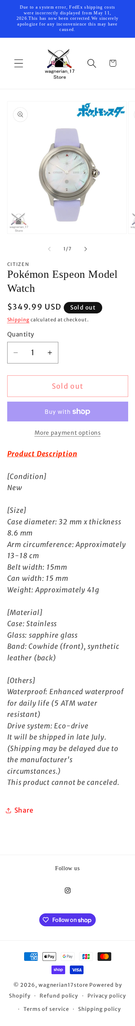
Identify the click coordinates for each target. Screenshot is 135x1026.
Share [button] (23, 810)
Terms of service (46, 1009)
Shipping (18, 320)
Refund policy (59, 996)
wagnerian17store (64, 985)
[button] (18, 63)
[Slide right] (86, 249)
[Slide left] (49, 249)
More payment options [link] (68, 432)
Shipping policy (99, 1009)
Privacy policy (106, 996)
